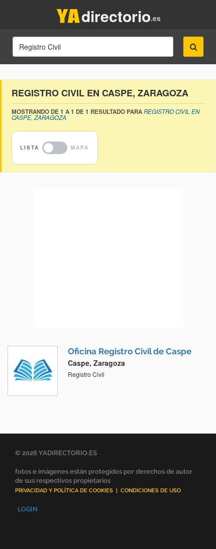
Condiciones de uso (151, 490)
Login (28, 509)
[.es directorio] (68, 14)
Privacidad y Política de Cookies (64, 490)
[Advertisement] (108, 258)
